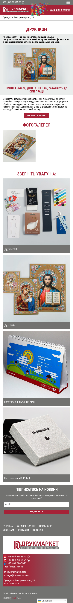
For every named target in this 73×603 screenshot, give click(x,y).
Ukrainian (46, 600)
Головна (8, 526)
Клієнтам (8, 530)
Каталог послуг (26, 526)
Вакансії (38, 530)
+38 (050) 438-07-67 (16, 560)
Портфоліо (45, 526)
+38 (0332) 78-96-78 (14, 567)
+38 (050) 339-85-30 (12, 2)
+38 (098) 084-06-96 (17, 563)
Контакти (23, 530)
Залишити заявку (60, 10)
